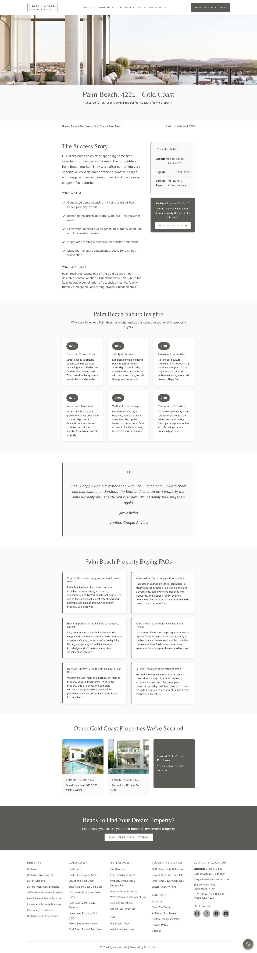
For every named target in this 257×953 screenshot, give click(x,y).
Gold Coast (100, 126)
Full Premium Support (122, 874)
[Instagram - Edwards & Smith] (197, 913)
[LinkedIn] (225, 913)
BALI (142, 7)
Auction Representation (123, 891)
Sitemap (156, 930)
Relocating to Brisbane (40, 910)
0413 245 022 (216, 873)
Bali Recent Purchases (123, 929)
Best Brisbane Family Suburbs (44, 898)
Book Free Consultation (173, 225)
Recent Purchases (81, 126)
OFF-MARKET (157, 7)
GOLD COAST (125, 7)
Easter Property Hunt (164, 886)
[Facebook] (216, 913)
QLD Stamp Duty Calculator (168, 869)
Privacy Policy (160, 924)
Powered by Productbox (144, 947)
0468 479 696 (214, 868)
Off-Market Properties (122, 908)
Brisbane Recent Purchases (42, 915)
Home (65, 126)
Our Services (117, 869)
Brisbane (32, 869)
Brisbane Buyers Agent (40, 874)
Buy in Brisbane (36, 880)
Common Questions (121, 902)
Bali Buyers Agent (120, 923)
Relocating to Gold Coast (83, 923)
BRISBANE (106, 7)
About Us (157, 901)
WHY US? (89, 7)
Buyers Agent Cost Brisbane (43, 886)
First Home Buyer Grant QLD (168, 880)
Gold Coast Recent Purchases (86, 929)
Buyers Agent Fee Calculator (168, 874)
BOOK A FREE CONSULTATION (210, 7)
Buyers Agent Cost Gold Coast (86, 886)
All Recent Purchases (164, 913)
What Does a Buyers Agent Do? (128, 896)
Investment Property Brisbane (44, 904)
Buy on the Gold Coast (81, 880)
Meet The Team (161, 907)
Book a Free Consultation (166, 918)
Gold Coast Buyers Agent (83, 874)
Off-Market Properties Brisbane (45, 892)
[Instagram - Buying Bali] (206, 913)
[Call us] (248, 944)
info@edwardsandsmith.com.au (212, 879)
